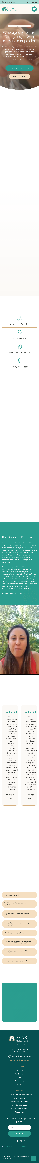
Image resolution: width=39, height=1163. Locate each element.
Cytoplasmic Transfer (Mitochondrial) (19, 1095)
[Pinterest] (33, 2)
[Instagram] (27, 2)
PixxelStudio (6, 1159)
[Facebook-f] (30, 2)
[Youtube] (36, 2)
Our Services (19, 1074)
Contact (19, 1084)
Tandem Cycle (19, 1112)
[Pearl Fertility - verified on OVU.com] (15, 1147)
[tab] (19, 320)
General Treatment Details (19, 1101)
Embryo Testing (19, 1098)
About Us (19, 1070)
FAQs (19, 1077)
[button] (8, 2)
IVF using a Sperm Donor (19, 1108)
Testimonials (19, 1081)
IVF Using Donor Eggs (19, 1105)
